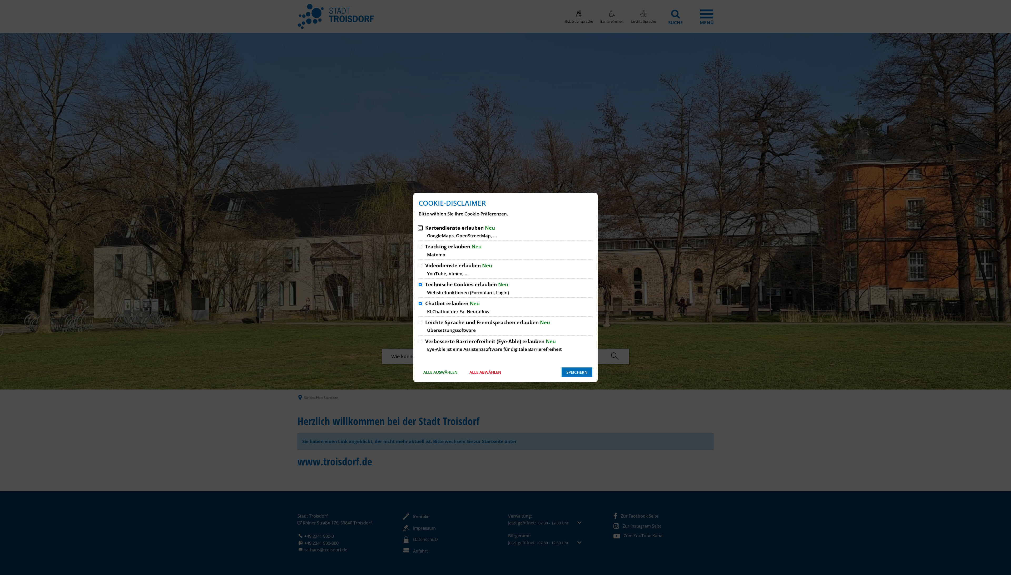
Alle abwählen (485, 372)
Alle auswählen (440, 372)
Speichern (577, 372)
